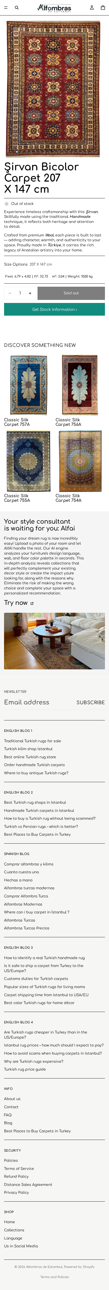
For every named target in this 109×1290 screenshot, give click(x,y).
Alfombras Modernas (23, 904)
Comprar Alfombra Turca (26, 896)
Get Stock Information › (54, 310)
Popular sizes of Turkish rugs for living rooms (44, 987)
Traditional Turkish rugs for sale (32, 741)
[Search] (16, 7)
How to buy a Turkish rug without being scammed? (50, 819)
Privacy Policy (16, 1193)
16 (87, 152)
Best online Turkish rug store (30, 757)
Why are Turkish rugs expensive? (33, 1061)
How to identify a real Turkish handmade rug (44, 958)
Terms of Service (19, 1169)
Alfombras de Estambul (44, 1267)
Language (13, 1238)
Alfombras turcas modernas (29, 888)
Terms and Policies (54, 1277)
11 (64, 152)
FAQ (8, 1115)
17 (92, 152)
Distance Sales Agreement (28, 1185)
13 (73, 152)
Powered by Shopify (79, 1267)
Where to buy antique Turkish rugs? (36, 773)
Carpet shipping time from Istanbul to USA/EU (46, 995)
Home (9, 1222)
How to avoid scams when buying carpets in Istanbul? (53, 1053)
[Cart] (102, 7)
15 (82, 152)
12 (68, 152)
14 (78, 152)
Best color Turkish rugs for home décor (39, 1003)
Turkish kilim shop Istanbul (28, 749)
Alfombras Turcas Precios (26, 928)
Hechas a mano (18, 880)
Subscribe (91, 702)
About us (12, 1099)
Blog (8, 1123)
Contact (11, 1107)
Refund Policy (16, 1177)
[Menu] (6, 7)
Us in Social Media (21, 1246)
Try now (16, 603)
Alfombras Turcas (19, 920)
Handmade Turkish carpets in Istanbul (39, 811)
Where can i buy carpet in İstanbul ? (36, 912)
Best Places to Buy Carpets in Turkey (37, 835)
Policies (11, 1161)
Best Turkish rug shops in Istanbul (35, 802)
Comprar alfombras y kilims (28, 864)
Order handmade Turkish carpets (34, 765)
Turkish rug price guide (25, 1070)
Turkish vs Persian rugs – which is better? (41, 827)
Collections (14, 1230)
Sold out (71, 293)
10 (59, 152)
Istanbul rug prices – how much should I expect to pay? (54, 1045)
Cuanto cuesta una (21, 872)
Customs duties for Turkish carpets (36, 979)
